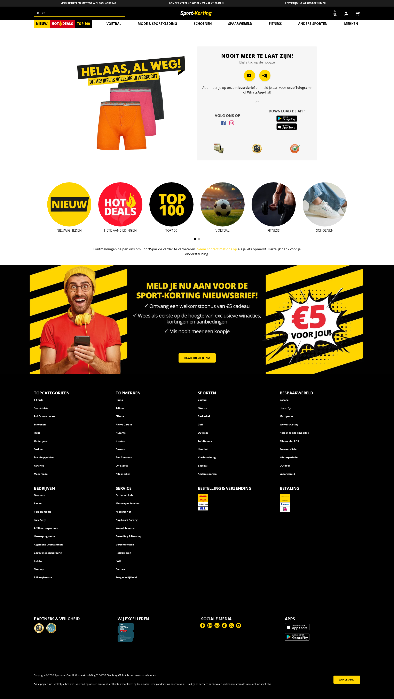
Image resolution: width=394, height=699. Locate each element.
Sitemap (39, 569)
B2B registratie (43, 577)
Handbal (203, 449)
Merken (351, 23)
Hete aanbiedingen (120, 230)
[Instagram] (232, 123)
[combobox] (79, 13)
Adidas (120, 408)
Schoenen (203, 23)
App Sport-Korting (127, 520)
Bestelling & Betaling (128, 536)
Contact (120, 569)
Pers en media (42, 511)
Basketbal (204, 416)
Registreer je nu (197, 358)
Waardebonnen (125, 528)
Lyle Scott (122, 465)
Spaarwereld (287, 474)
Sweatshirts (41, 408)
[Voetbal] (222, 204)
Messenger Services (128, 503)
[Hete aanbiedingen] (120, 204)
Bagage (284, 400)
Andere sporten (313, 23)
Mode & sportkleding (157, 23)
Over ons (39, 495)
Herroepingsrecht (44, 536)
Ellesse (120, 416)
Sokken (38, 449)
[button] (357, 13)
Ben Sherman (124, 457)
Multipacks (286, 416)
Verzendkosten (125, 544)
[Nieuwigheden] (69, 204)
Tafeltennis (205, 441)
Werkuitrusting (289, 424)
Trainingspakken (44, 457)
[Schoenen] (325, 204)
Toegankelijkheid (126, 577)
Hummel (121, 432)
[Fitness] (274, 204)
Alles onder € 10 (289, 441)
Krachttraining (207, 457)
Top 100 (83, 23)
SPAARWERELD (240, 23)
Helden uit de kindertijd (294, 432)
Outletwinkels (124, 495)
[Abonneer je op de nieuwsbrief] (249, 75)
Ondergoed (41, 441)
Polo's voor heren (44, 416)
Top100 (171, 230)
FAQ (118, 561)
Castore (120, 449)
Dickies (120, 441)
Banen (38, 503)
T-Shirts (38, 400)
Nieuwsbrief (123, 511)
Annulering (346, 679)
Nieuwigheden (69, 230)
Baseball (203, 465)
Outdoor (203, 432)
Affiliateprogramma (46, 528)
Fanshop (39, 465)
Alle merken (123, 474)
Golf (200, 424)
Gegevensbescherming (48, 553)
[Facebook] (223, 123)
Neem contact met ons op (217, 249)
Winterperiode (289, 457)
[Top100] (171, 204)
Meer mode (41, 474)
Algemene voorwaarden (48, 544)
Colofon (38, 561)
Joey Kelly (40, 520)
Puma (119, 400)
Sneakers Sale (288, 449)
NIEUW (42, 23)
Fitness (275, 23)
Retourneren (123, 553)
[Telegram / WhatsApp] (264, 75)
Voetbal (114, 23)
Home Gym (286, 408)
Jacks (37, 432)
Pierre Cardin (124, 424)
